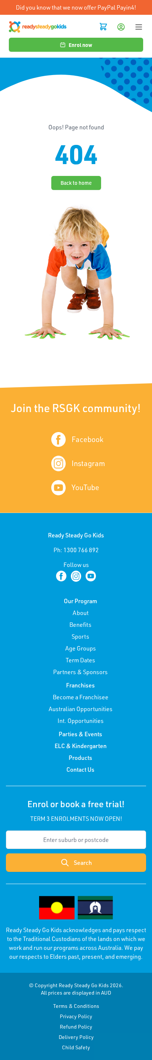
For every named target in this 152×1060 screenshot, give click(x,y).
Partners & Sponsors (80, 672)
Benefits (80, 624)
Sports (80, 636)
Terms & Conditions (76, 1006)
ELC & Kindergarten (81, 746)
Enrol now (80, 44)
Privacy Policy (76, 1016)
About (81, 612)
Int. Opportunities (81, 720)
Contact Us (80, 769)
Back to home (76, 183)
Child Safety (76, 1047)
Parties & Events (80, 734)
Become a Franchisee (80, 697)
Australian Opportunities (81, 709)
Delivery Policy (76, 1037)
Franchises (80, 685)
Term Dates (80, 660)
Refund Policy (76, 1026)
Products (80, 757)
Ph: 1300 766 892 (76, 550)
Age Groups (80, 648)
